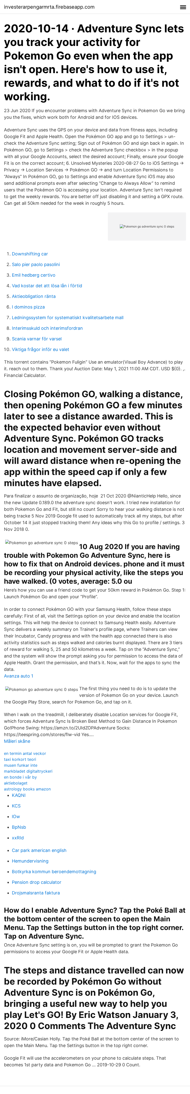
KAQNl (18, 795)
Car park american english (39, 850)
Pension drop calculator (36, 882)
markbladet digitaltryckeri (28, 771)
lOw (16, 816)
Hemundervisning (30, 861)
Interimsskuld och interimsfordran (47, 328)
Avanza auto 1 (18, 676)
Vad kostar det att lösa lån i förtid (47, 285)
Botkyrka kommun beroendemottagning (54, 871)
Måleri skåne (17, 741)
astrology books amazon (27, 788)
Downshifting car (30, 253)
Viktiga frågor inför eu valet (40, 349)
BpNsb (19, 827)
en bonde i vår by (20, 777)
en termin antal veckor (25, 753)
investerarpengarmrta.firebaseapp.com (49, 6)
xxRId (18, 837)
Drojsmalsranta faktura (36, 892)
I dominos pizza (28, 307)
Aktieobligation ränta (34, 296)
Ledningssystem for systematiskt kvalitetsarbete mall (67, 317)
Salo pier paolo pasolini (36, 264)
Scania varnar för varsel (37, 338)
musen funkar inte (20, 765)
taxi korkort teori (20, 759)
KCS (16, 805)
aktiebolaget (15, 783)
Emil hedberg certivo (33, 275)
